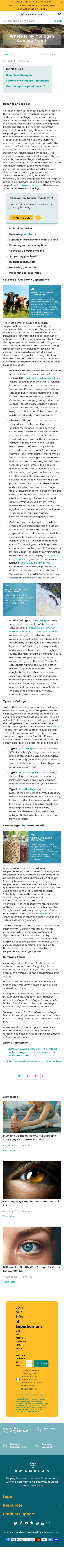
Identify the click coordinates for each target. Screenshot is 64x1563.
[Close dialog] (62, 765)
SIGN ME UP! (48, 792)
